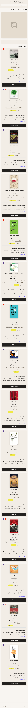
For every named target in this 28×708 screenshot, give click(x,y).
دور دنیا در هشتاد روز (14, 490)
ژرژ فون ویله (14, 363)
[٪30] (14, 54)
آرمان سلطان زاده (12, 65)
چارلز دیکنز (14, 618)
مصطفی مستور (14, 238)
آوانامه (19, 67)
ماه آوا (18, 622)
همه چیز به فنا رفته (14, 320)
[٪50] (14, 311)
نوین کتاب (21, 107)
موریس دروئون (14, 276)
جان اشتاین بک (14, 62)
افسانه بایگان (12, 278)
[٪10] (14, 227)
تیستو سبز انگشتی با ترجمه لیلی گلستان (14, 273)
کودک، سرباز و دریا (14, 360)
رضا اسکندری (12, 150)
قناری (19, 582)
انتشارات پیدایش (17, 665)
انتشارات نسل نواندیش (18, 327)
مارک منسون (14, 322)
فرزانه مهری (12, 539)
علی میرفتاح (14, 663)
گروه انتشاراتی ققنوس (18, 542)
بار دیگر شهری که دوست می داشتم (14, 100)
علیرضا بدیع (14, 578)
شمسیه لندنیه (14, 660)
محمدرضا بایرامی (14, 449)
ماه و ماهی (14, 575)
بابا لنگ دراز (14, 402)
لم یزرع (14, 447)
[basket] (5, 2)
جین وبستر (14, 193)
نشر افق (22, 198)
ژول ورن (14, 492)
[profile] (2, 2)
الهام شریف (12, 325)
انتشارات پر (18, 409)
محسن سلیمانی (12, 195)
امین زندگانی (12, 365)
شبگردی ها (14, 615)
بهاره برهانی (12, 406)
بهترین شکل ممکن (14, 235)
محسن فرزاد (12, 494)
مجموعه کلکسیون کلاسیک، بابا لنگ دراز (14, 190)
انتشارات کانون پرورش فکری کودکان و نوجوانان (19, 281)
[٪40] (14, 526)
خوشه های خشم (14, 60)
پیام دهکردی (12, 105)
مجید (19, 152)
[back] (26, 2)
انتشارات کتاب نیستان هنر (16, 452)
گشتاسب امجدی (12, 620)
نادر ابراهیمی (14, 103)
